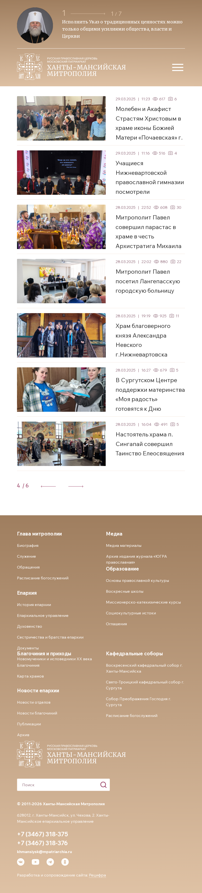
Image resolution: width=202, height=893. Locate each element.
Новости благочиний (37, 713)
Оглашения (116, 623)
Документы (28, 647)
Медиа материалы (123, 545)
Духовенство (29, 626)
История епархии (34, 604)
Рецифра (97, 875)
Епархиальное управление (42, 615)
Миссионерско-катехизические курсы (143, 602)
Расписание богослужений (42, 577)
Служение (26, 556)
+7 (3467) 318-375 (42, 834)
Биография (27, 545)
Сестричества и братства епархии (50, 637)
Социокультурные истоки (131, 612)
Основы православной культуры (137, 580)
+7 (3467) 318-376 (42, 843)
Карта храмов (30, 676)
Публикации (29, 723)
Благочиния (28, 665)
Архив (23, 734)
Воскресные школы (124, 591)
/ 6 (25, 485)
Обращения (28, 567)
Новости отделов (33, 702)
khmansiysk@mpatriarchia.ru (44, 851)
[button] (88, 14)
